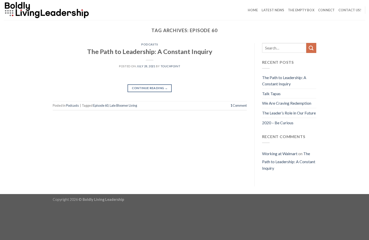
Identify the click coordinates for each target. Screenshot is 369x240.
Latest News (273, 10)
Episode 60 (100, 105)
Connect (326, 10)
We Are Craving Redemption (286, 103)
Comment (238, 105)
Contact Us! (349, 10)
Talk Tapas (271, 93)
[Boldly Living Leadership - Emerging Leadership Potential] (60, 10)
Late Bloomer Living (123, 105)
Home (253, 10)
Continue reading (150, 88)
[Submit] (311, 48)
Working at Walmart (279, 153)
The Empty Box (301, 10)
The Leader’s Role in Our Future (289, 112)
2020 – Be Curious (277, 122)
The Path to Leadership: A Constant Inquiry (149, 51)
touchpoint (170, 66)
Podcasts (149, 44)
